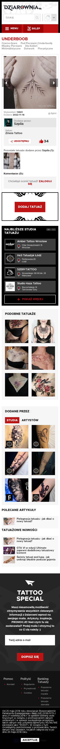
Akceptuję (30, 740)
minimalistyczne (11, 48)
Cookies (28, 693)
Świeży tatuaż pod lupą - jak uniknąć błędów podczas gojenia (36, 558)
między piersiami (12, 46)
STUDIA (12, 420)
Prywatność (29, 689)
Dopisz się (30, 657)
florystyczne (45, 48)
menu (14, 28)
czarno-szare (9, 43)
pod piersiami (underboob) (36, 43)
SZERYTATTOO (27, 269)
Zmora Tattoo (13, 133)
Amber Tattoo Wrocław (32, 241)
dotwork (29, 48)
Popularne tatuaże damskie (46, 701)
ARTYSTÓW (30, 420)
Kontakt (11, 684)
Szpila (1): (48, 150)
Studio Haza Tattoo (29, 283)
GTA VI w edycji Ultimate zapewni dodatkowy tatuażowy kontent (35, 550)
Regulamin (29, 684)
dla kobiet (31, 46)
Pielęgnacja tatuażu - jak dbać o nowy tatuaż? (35, 520)
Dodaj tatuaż (30, 206)
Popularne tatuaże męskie (46, 690)
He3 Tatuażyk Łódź (29, 255)
